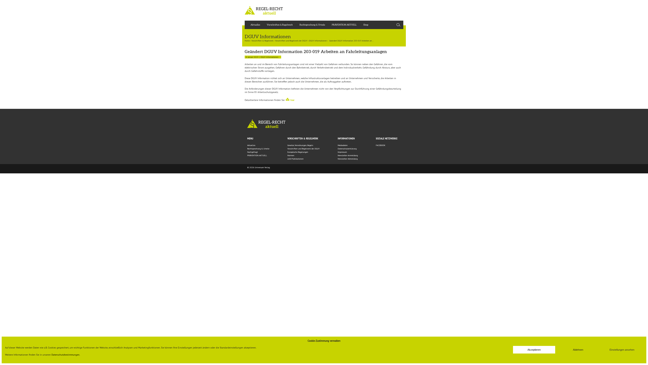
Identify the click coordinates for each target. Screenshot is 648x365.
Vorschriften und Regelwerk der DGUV (291, 40)
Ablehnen (578, 349)
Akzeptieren (534, 349)
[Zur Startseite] (324, 123)
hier (292, 100)
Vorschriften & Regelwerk (280, 24)
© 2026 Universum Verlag (258, 167)
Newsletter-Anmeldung (348, 155)
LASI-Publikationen (295, 158)
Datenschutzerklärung (347, 148)
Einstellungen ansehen (622, 349)
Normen (290, 155)
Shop (365, 24)
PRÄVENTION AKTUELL (344, 24)
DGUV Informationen (318, 40)
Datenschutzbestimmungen (65, 354)
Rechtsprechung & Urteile (312, 24)
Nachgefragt (252, 152)
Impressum (342, 152)
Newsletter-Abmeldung (348, 158)
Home (247, 40)
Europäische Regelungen (297, 152)
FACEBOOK (380, 145)
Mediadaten (343, 145)
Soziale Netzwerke (386, 138)
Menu (250, 138)
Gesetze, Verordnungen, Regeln (300, 145)
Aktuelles (255, 24)
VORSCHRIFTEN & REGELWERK (302, 138)
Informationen (346, 138)
